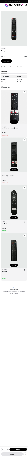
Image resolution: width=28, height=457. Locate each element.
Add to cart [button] (14, 217)
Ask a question (6, 67)
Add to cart (18, 449)
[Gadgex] (14, 5)
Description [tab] (4, 71)
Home (2, 9)
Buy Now (12, 454)
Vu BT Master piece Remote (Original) (10, 128)
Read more (14, 122)
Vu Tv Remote (7, 9)
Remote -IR (4, 271)
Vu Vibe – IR (4, 223)
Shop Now (18, 1)
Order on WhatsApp (6, 61)
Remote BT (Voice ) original (8, 176)
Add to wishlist (25, 454)
